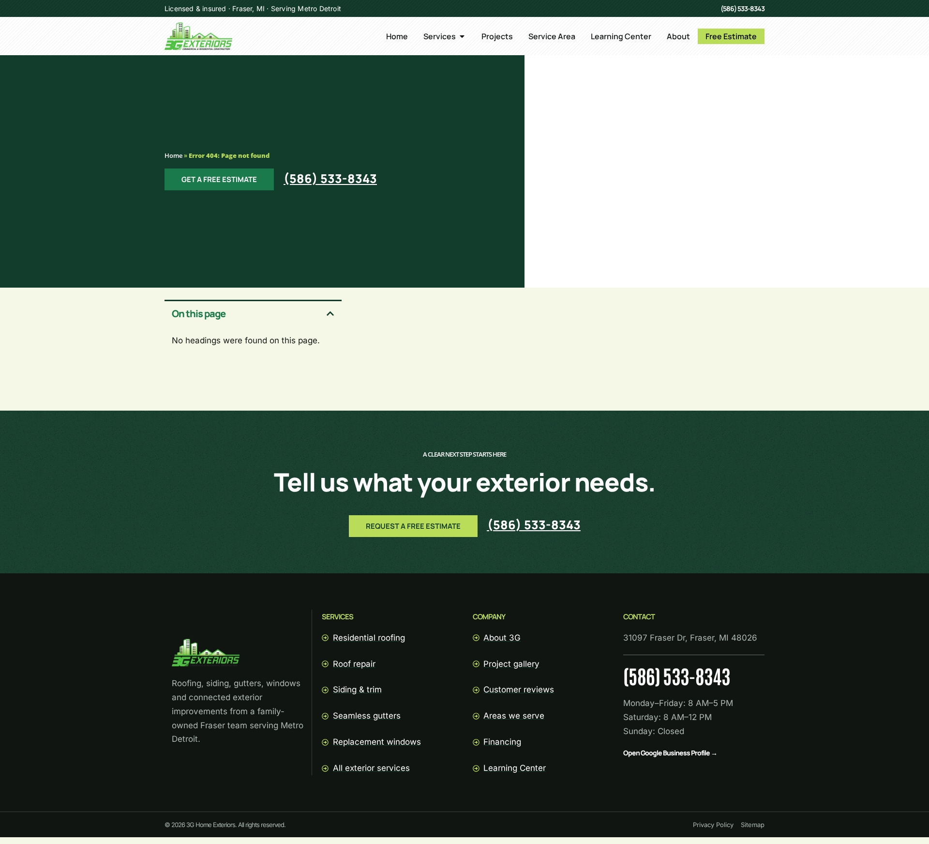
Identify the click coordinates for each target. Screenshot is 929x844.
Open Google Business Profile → (670, 752)
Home (173, 155)
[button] (330, 313)
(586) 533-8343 (742, 8)
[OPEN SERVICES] (462, 36)
